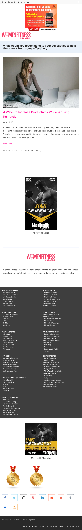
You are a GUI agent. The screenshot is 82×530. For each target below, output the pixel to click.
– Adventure (6, 334)
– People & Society (8, 406)
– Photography (7, 338)
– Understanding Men (9, 371)
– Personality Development (11, 408)
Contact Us (44, 526)
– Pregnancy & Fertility (51, 349)
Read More (7, 144)
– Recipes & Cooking (50, 369)
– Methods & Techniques (51, 323)
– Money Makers (49, 325)
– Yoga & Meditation (8, 305)
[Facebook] (2, 2)
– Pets (45, 347)
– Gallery (46, 378)
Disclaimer (53, 526)
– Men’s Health (7, 299)
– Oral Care (5, 323)
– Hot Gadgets (48, 316)
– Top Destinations (8, 347)
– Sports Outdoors (8, 345)
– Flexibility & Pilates (50, 297)
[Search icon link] (78, 2)
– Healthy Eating (48, 360)
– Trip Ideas (6, 349)
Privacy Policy (75, 526)
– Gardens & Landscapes (52, 380)
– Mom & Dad (47, 342)
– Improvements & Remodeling (53, 382)
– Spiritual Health (7, 303)
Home (25, 526)
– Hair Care (5, 319)
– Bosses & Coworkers (51, 334)
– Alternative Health (8, 293)
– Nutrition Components (51, 367)
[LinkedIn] (15, 2)
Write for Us (63, 526)
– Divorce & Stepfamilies (51, 336)
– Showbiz (5, 391)
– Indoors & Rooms (49, 384)
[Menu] (79, 36)
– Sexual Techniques (9, 369)
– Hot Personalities (8, 382)
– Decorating (47, 376)
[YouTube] (21, 2)
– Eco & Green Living (9, 402)
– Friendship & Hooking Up (11, 362)
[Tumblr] (25, 2)
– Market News (48, 321)
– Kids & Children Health (51, 340)
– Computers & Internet (51, 314)
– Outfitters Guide (8, 336)
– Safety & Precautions (9, 340)
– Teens (45, 351)
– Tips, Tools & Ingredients (52, 371)
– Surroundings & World (10, 414)
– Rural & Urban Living (9, 410)
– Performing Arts (8, 388)
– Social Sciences (8, 412)
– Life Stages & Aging (9, 297)
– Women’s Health (8, 301)
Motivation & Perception (13, 150)
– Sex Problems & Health (10, 367)
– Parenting (47, 345)
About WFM (33, 526)
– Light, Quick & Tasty (50, 364)
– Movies (5, 384)
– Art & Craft (6, 399)
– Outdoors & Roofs (50, 386)
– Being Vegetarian (49, 358)
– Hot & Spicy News (8, 380)
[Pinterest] (12, 2)
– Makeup (5, 321)
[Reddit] (18, 2)
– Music (4, 386)
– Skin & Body (6, 325)
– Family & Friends (49, 338)
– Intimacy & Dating (8, 360)
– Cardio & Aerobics (50, 293)
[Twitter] (5, 2)
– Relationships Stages (9, 364)
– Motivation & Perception (10, 404)
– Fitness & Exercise (50, 295)
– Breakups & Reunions (10, 358)
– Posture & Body (49, 303)
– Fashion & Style (7, 316)
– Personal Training (49, 301)
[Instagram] (9, 2)
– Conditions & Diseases (10, 295)
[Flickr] (28, 2)
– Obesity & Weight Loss (51, 299)
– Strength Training (49, 305)
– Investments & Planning (52, 319)
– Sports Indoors (7, 342)
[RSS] (14, 507)
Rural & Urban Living (33, 150)
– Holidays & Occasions (51, 362)
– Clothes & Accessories (10, 314)
